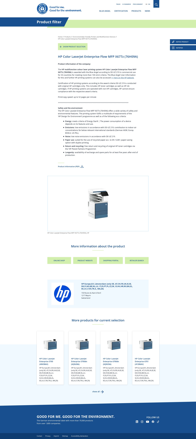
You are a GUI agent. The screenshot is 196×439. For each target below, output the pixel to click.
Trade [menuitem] (118, 4)
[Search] (156, 4)
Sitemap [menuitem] (65, 436)
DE (146, 4)
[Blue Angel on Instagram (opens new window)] (142, 422)
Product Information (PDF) (69, 166)
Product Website (85, 260)
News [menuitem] (147, 11)
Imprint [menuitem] (56, 436)
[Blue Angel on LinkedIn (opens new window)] (137, 422)
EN (149, 4)
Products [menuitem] (136, 11)
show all (96, 391)
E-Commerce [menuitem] (126, 4)
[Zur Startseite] (61, 8)
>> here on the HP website (122, 77)
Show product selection (74, 47)
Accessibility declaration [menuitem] (79, 436)
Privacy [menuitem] (47, 436)
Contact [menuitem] (39, 436)
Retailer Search (137, 260)
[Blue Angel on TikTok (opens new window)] (158, 422)
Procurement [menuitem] (138, 4)
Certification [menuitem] (121, 11)
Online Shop (59, 260)
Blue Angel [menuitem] (104, 11)
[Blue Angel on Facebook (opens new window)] (153, 422)
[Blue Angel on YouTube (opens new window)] (147, 422)
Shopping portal (111, 260)
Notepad (179, 48)
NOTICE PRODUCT (182, 42)
